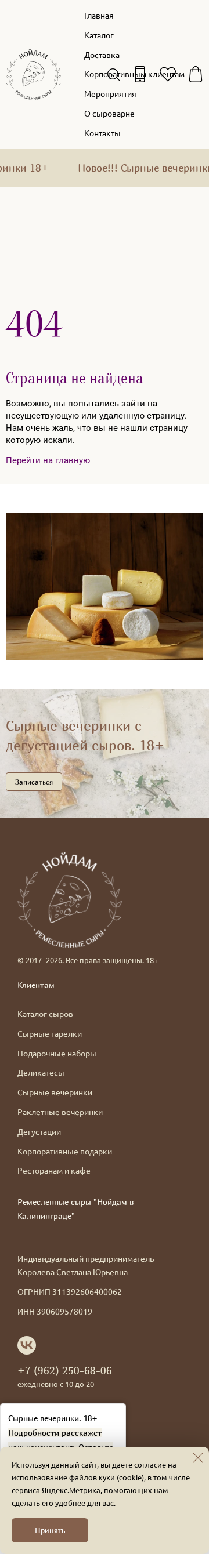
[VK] (26, 1345)
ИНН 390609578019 (54, 1311)
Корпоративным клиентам (134, 73)
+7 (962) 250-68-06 (64, 1370)
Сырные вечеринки (54, 1092)
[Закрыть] (198, 1458)
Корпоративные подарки (64, 1151)
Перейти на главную (48, 460)
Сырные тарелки (49, 1033)
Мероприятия (110, 93)
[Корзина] (196, 74)
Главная (99, 15)
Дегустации (39, 1131)
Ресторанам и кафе (54, 1170)
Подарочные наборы (56, 1053)
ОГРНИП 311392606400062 (69, 1291)
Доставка (102, 54)
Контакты (102, 133)
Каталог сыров (45, 1013)
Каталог (99, 35)
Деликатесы (40, 1072)
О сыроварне (109, 113)
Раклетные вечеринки (60, 1111)
